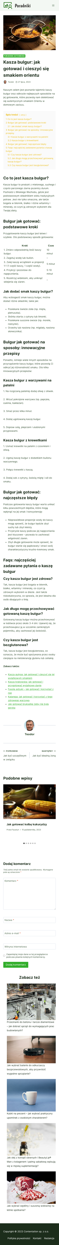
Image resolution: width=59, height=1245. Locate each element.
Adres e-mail (13, 933)
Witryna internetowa (16, 946)
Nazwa (9, 920)
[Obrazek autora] (5, 82)
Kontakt (37, 1238)
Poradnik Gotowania (14, 56)
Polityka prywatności (19, 1238)
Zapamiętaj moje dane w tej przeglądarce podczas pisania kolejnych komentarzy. (27, 955)
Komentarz (11, 881)
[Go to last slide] (7, 812)
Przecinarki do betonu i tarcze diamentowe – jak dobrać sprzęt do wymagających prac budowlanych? (30, 1026)
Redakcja (49, 1238)
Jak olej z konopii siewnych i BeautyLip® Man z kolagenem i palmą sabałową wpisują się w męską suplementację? (31, 1161)
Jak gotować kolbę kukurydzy (27, 824)
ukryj (23, 115)
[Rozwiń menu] (53, 5)
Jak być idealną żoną (44, 753)
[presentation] (29, 801)
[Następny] (51, 812)
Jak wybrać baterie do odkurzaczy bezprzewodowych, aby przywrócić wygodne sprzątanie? (26, 1069)
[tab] (24, 843)
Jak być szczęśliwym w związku (14, 755)
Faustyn (15, 830)
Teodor (11, 82)
